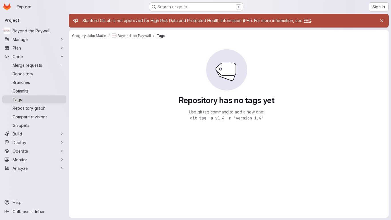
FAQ (307, 20)
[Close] (381, 20)
